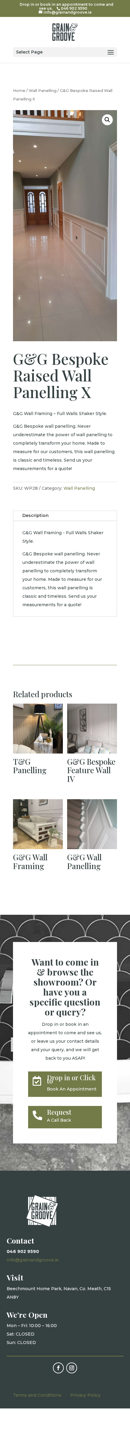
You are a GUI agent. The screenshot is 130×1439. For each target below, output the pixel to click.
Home (19, 90)
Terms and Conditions (37, 1395)
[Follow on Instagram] (71, 1367)
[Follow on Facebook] (58, 1367)
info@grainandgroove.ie (33, 1260)
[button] (107, 119)
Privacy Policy (85, 1395)
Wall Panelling (43, 90)
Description (35, 515)
